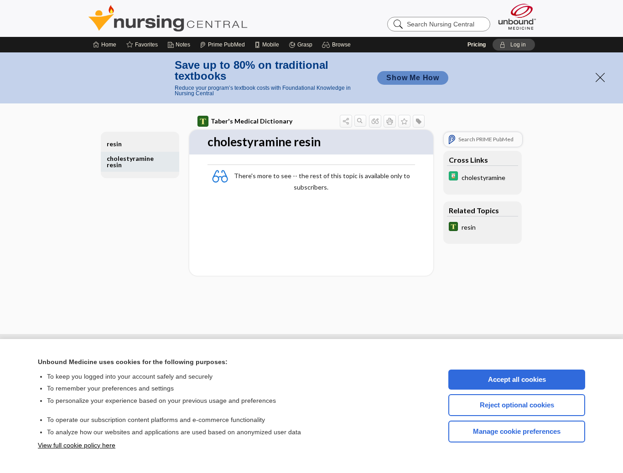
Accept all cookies (517, 379)
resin (114, 144)
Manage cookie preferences (517, 431)
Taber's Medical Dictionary (251, 121)
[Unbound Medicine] (517, 16)
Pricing (476, 44)
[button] (337, 44)
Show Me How (412, 78)
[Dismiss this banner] (600, 77)
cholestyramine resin (130, 161)
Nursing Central (202, 18)
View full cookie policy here (76, 445)
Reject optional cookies (517, 405)
